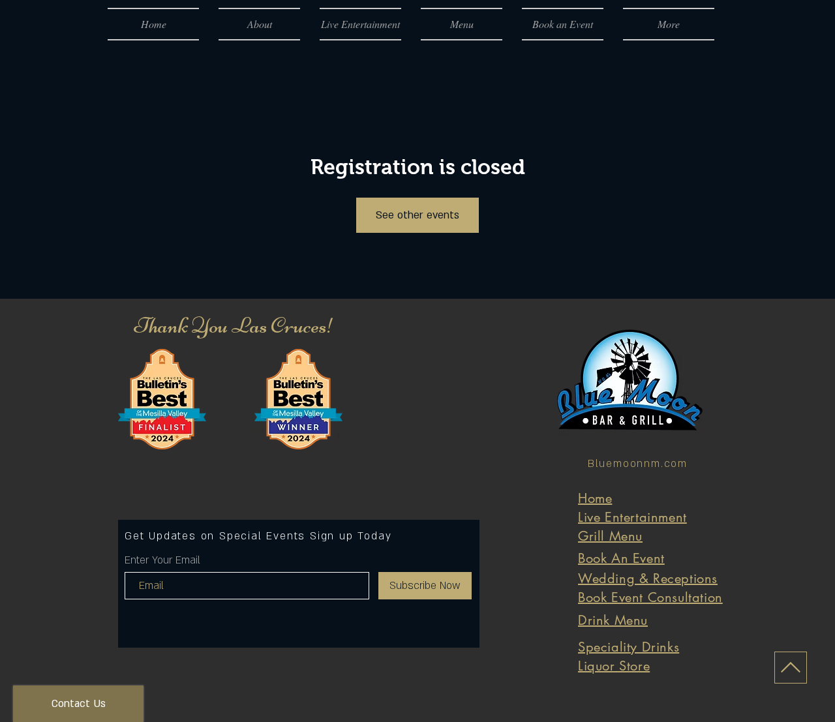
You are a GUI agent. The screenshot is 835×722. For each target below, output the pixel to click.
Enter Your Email (162, 560)
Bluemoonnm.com (638, 464)
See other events (417, 215)
